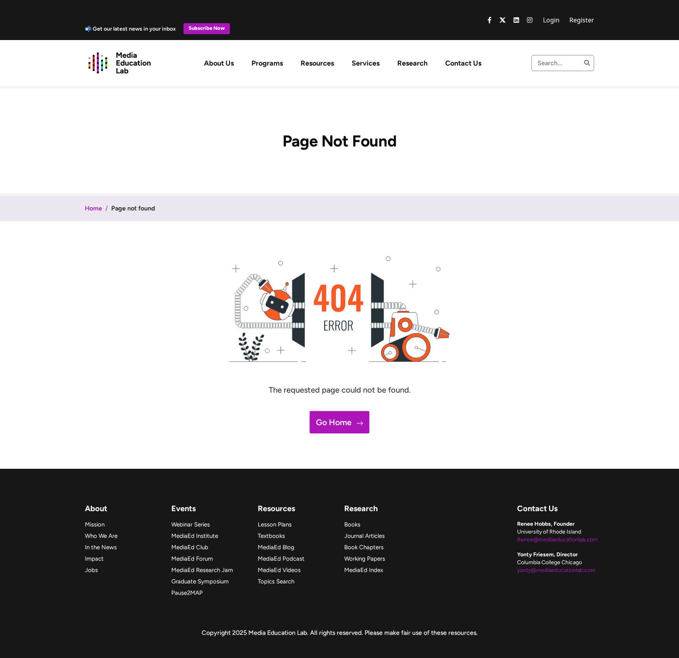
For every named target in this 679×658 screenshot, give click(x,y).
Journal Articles (364, 535)
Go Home (335, 422)
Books (352, 524)
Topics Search (276, 581)
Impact (94, 558)
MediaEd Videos (279, 570)
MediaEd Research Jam (202, 570)
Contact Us (463, 63)
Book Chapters (364, 547)
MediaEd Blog (276, 547)
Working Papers (364, 558)
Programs (267, 63)
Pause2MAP (187, 592)
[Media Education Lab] (119, 62)
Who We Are (101, 535)
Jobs (91, 570)
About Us (219, 63)
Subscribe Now (207, 28)
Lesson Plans (275, 524)
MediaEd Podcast (281, 558)
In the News (101, 547)
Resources (317, 63)
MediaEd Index (363, 570)
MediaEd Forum (192, 558)
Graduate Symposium (200, 581)
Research (412, 63)
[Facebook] (490, 20)
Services (366, 63)
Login (551, 20)
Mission (95, 524)
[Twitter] (502, 20)
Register (581, 20)
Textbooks (271, 535)
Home (93, 208)
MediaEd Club (189, 547)
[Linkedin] (516, 20)
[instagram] (529, 20)
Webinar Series (190, 524)
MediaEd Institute (194, 535)
